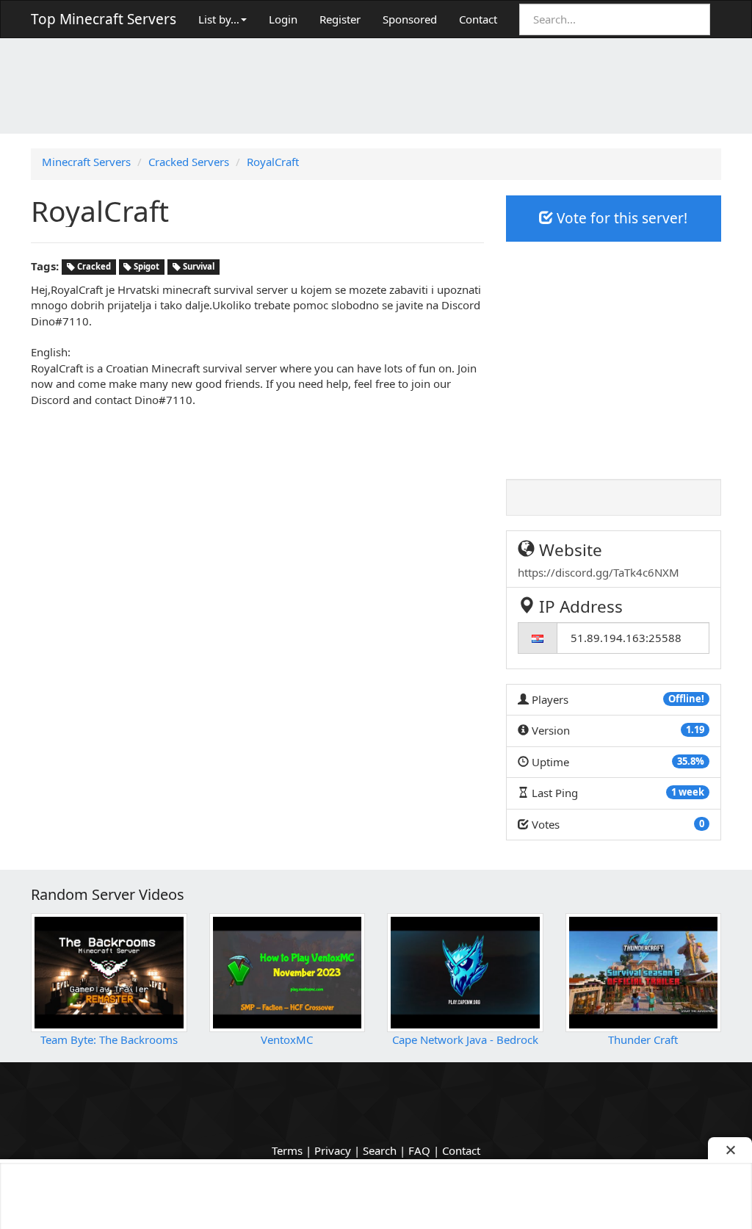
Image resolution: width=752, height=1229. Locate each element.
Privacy (332, 1150)
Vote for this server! (620, 218)
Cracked (93, 267)
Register (340, 19)
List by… (218, 19)
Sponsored (410, 19)
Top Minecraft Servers (103, 19)
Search (380, 1150)
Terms (287, 1150)
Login (283, 19)
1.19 (695, 729)
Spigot (145, 267)
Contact (478, 19)
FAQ (419, 1150)
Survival (197, 267)
